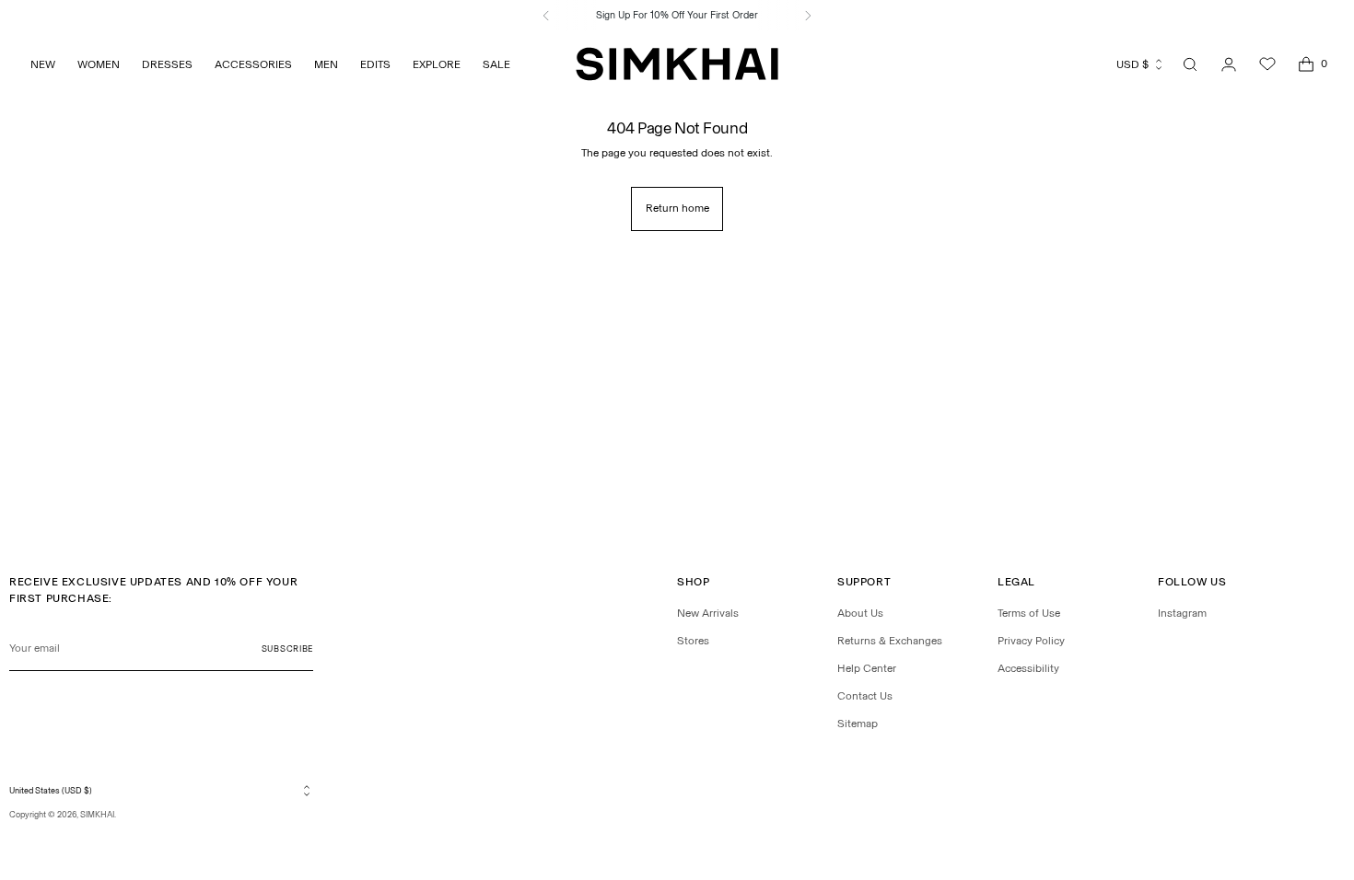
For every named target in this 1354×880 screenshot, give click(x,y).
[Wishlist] (1267, 64)
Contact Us (865, 695)
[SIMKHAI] (677, 64)
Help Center (866, 668)
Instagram (1182, 613)
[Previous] (546, 15)
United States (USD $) (50, 790)
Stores (693, 640)
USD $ (1132, 64)
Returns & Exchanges (889, 640)
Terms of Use (1029, 613)
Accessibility (1028, 668)
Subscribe (287, 648)
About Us (860, 613)
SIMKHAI (97, 814)
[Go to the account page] (1228, 64)
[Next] (808, 15)
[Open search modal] (1190, 64)
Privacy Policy (1031, 640)
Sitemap (857, 723)
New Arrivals (708, 613)
